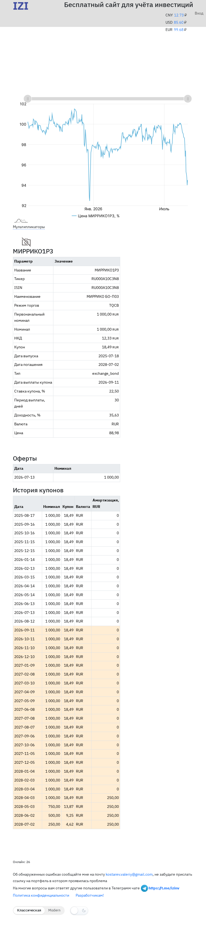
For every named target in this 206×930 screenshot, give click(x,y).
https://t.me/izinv (164, 887)
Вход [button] (197, 13)
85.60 (178, 22)
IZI (20, 5)
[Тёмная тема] (79, 910)
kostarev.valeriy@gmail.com (129, 874)
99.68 (178, 29)
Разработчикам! (90, 895)
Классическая (29, 910)
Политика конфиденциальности (41, 895)
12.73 (179, 15)
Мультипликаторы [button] (29, 226)
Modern (54, 910)
